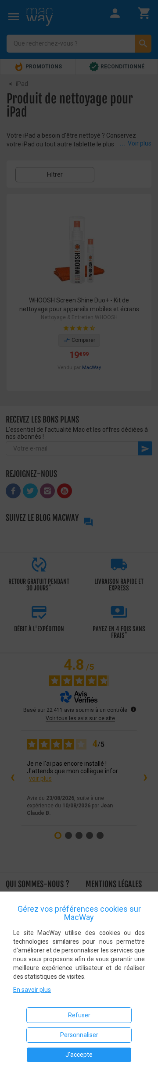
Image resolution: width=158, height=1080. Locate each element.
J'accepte (79, 1054)
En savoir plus (32, 989)
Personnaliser (79, 1034)
